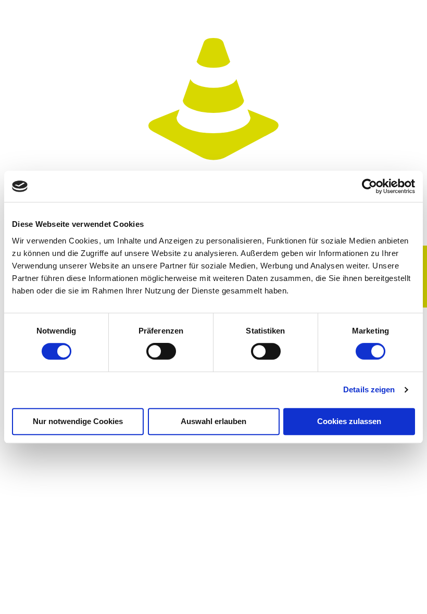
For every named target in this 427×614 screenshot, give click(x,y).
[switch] (161, 351)
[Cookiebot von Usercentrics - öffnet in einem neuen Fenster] (369, 186)
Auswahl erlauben (213, 421)
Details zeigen (369, 389)
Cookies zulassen (349, 421)
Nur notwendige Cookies (78, 421)
